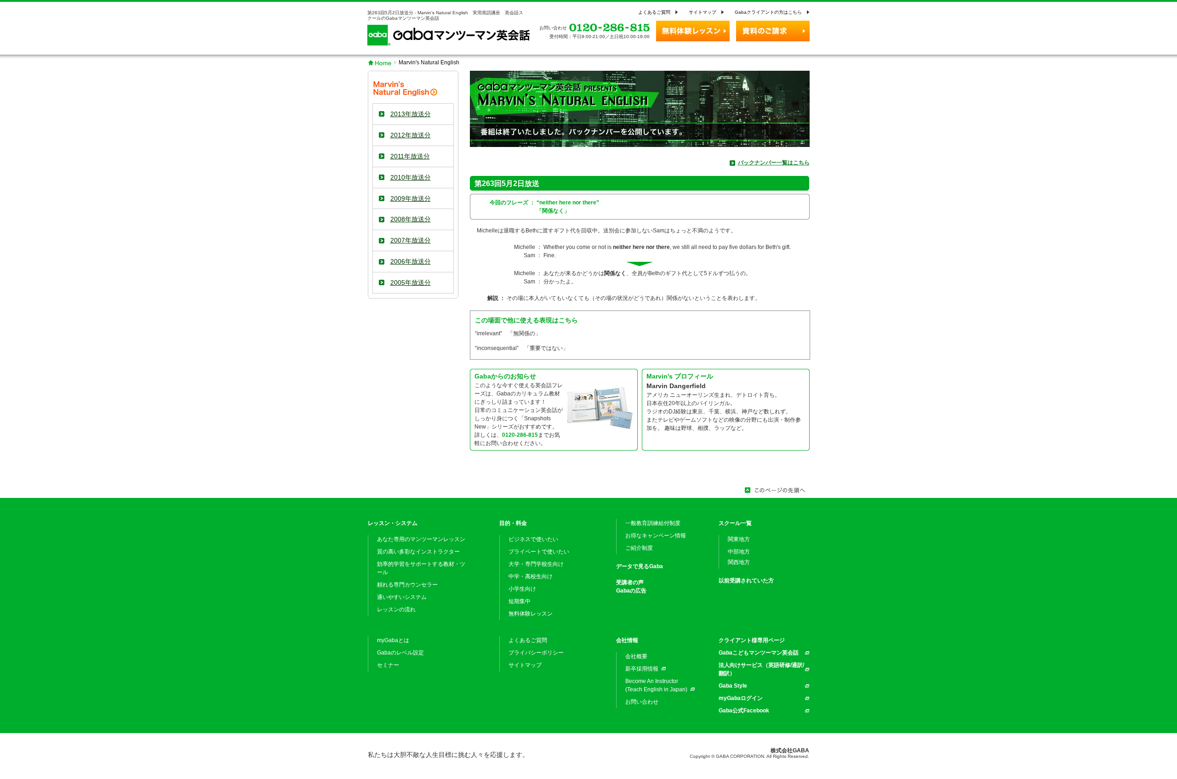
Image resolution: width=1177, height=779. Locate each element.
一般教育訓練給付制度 (652, 523)
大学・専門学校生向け (536, 564)
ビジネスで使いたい (533, 539)
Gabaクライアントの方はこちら (768, 12)
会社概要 (636, 656)
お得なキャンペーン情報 (655, 535)
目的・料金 (513, 523)
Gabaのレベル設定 (400, 652)
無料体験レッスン (531, 613)
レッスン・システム (392, 523)
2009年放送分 (410, 198)
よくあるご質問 (654, 12)
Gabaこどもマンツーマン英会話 (759, 652)
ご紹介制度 (639, 548)
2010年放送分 (410, 177)
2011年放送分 (410, 156)
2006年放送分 (410, 261)
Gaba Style (733, 686)
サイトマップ (702, 12)
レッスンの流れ (396, 609)
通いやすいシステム (402, 597)
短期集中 (520, 601)
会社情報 (627, 640)
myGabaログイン (741, 698)
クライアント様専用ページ (752, 640)
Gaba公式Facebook (744, 710)
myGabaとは (393, 640)
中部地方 (739, 551)
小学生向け (522, 589)
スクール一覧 (735, 523)
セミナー (388, 665)
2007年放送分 (410, 240)
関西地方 (739, 562)
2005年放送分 (410, 282)
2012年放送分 (410, 135)
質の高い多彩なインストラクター (418, 551)
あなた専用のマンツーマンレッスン (421, 539)
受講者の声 (630, 582)
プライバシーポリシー (536, 652)
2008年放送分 (410, 219)
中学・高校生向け (531, 576)
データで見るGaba (639, 566)
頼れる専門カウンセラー (407, 584)
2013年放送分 (410, 114)
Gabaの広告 (631, 590)
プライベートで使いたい (539, 551)
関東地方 (739, 539)
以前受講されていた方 (746, 580)
